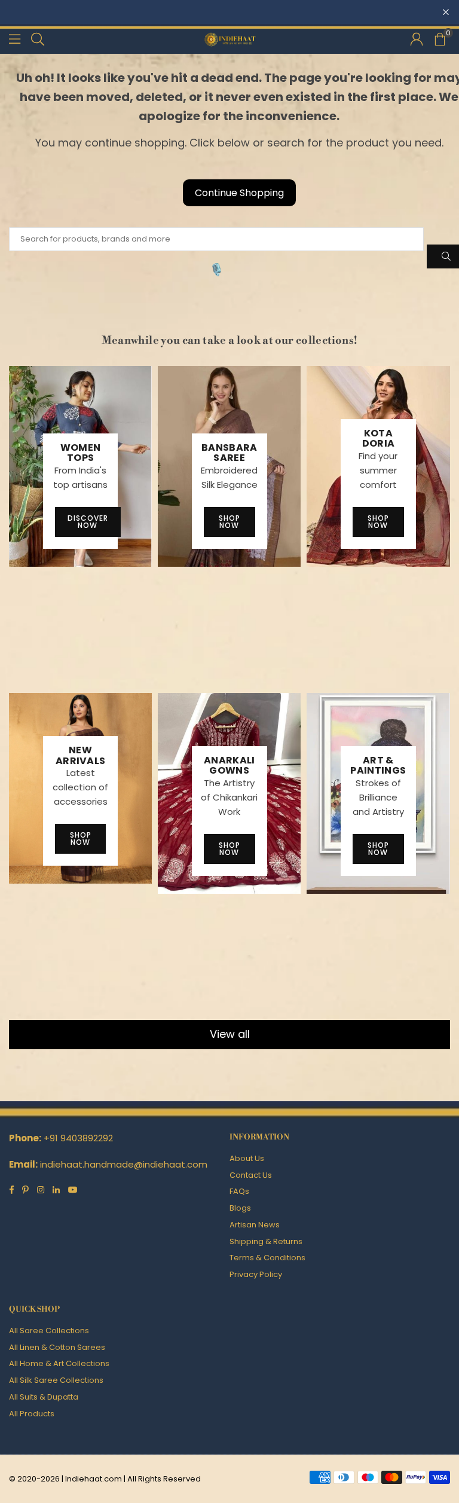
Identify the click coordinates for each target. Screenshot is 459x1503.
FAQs (239, 1191)
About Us (247, 1158)
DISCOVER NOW (88, 521)
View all (230, 1034)
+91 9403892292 (78, 1138)
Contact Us (251, 1175)
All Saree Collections (49, 1330)
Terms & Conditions (267, 1257)
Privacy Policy (256, 1274)
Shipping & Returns (266, 1241)
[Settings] (417, 39)
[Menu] (15, 38)
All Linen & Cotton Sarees (57, 1347)
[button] (439, 39)
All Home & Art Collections (59, 1363)
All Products (31, 1413)
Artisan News (255, 1224)
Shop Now (229, 521)
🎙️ (216, 269)
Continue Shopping (239, 193)
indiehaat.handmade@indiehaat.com (123, 1164)
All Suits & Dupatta (43, 1397)
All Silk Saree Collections (56, 1380)
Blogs (240, 1208)
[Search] (38, 38)
